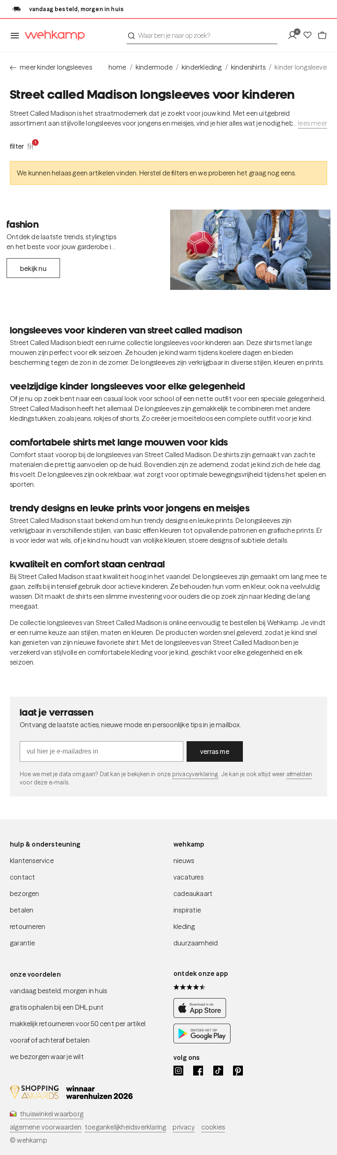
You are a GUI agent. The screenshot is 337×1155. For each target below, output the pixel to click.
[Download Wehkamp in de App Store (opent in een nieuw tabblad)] (202, 1015)
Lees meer (312, 123)
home (117, 67)
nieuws (183, 860)
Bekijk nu (33, 268)
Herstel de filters (163, 173)
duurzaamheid (195, 943)
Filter (22, 145)
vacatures (188, 877)
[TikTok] (218, 1071)
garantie (22, 943)
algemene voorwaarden (45, 1127)
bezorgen (24, 893)
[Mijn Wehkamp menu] (294, 35)
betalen (21, 910)
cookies (213, 1127)
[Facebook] (198, 1071)
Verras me (214, 751)
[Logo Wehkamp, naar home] (52, 35)
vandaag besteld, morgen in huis (58, 991)
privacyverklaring (195, 774)
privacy (183, 1127)
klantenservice (32, 860)
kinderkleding (202, 67)
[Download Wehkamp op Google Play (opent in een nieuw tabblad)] (202, 1041)
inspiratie (187, 910)
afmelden (299, 774)
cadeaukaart (192, 893)
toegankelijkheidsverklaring (125, 1127)
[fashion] (250, 250)
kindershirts (248, 67)
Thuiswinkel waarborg (51, 1114)
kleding (184, 926)
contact (22, 877)
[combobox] (202, 35)
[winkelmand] (322, 35)
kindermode (154, 67)
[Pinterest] (238, 1071)
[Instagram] (178, 1071)
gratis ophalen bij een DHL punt (57, 1007)
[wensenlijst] (309, 35)
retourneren (27, 926)
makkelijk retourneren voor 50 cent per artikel (77, 1024)
